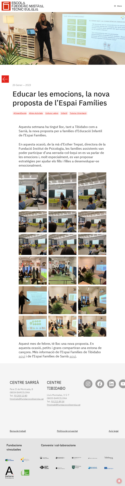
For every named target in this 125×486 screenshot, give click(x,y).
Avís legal (113, 431)
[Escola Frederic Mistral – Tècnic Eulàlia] (23, 6)
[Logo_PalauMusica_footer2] (92, 457)
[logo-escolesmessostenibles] (44, 467)
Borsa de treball (18, 431)
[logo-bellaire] (9, 477)
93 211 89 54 (57, 401)
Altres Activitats (36, 113)
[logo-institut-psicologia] (25, 460)
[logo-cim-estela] (9, 459)
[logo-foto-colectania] (44, 457)
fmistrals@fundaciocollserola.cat (27, 398)
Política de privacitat (67, 431)
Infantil (64, 113)
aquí (22, 356)
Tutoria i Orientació (78, 113)
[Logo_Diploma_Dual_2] (76, 467)
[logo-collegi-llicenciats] (60, 457)
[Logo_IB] (92, 467)
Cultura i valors (51, 113)
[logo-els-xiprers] (25, 474)
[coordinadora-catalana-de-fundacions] (60, 467)
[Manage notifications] (119, 481)
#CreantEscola (20, 113)
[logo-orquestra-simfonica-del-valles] (108, 457)
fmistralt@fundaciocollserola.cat (63, 404)
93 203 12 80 (20, 395)
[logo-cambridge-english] (76, 457)
